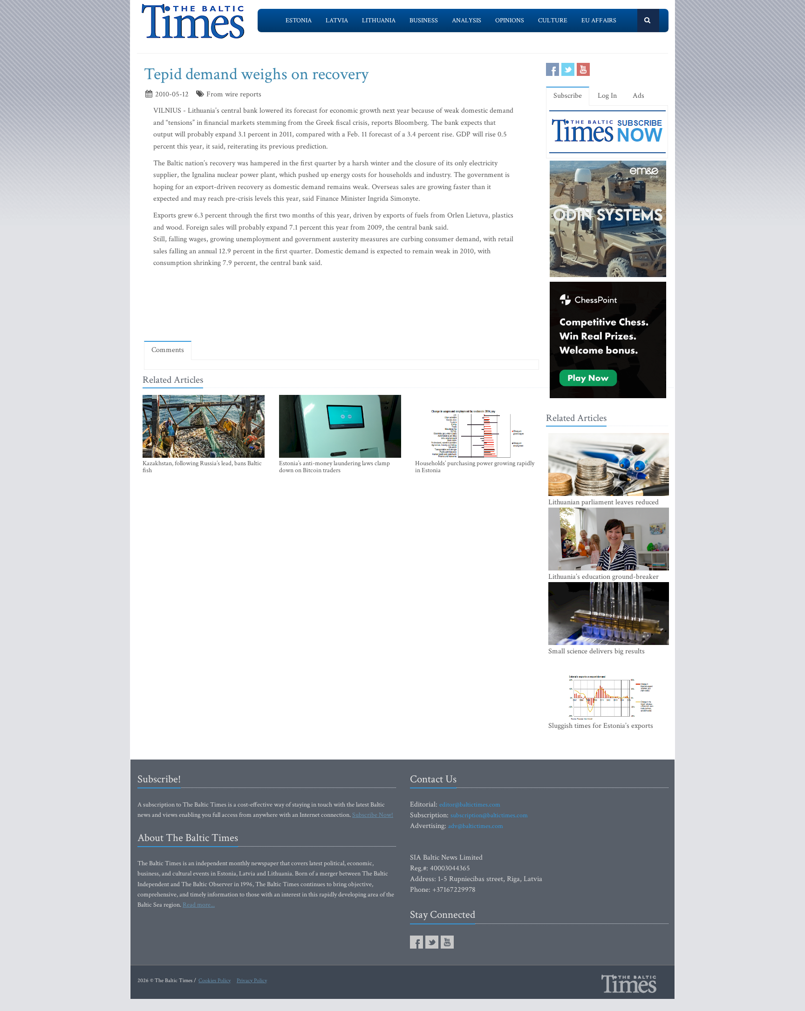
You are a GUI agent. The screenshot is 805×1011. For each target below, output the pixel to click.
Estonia (299, 20)
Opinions (509, 20)
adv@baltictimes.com (475, 826)
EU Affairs (598, 20)
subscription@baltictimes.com (489, 815)
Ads (638, 96)
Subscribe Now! (372, 815)
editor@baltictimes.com (469, 805)
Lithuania (379, 20)
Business (423, 20)
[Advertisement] (341, 307)
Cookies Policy (214, 980)
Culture (552, 20)
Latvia (337, 20)
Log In (607, 96)
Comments (167, 350)
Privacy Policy (252, 980)
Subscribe (567, 96)
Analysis (466, 20)
